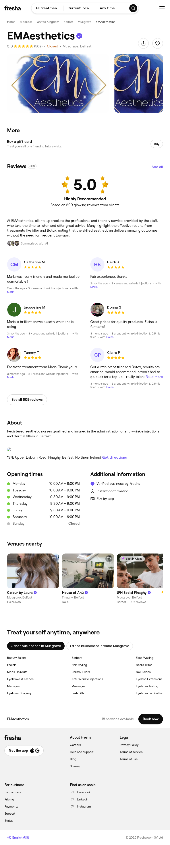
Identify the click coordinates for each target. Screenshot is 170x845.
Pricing (9, 799)
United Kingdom (48, 21)
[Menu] (162, 8)
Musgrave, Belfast (77, 46)
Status (8, 820)
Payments (11, 806)
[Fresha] (12, 8)
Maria (10, 291)
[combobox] (47, 8)
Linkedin (83, 799)
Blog (73, 759)
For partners (12, 792)
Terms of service (131, 752)
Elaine (110, 337)
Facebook (84, 792)
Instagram (84, 806)
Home (11, 21)
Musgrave (84, 21)
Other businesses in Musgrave (36, 646)
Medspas (26, 21)
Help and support (81, 752)
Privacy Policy (129, 745)
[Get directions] (85, 450)
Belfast (68, 21)
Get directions (114, 457)
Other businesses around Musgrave (99, 646)
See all (157, 167)
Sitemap (75, 766)
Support (9, 813)
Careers (75, 745)
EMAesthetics (105, 21)
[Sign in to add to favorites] (157, 43)
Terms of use (129, 759)
